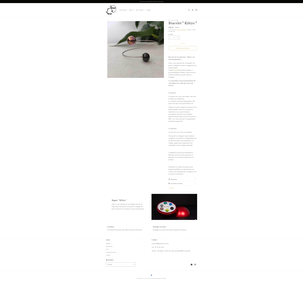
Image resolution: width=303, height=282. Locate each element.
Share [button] (172, 188)
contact (108, 255)
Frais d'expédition (181, 29)
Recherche (109, 246)
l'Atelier (108, 243)
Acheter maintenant (183, 48)
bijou (175, 70)
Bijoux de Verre (143, 278)
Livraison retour (111, 252)
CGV (107, 249)
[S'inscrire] (134, 264)
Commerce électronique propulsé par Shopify (156, 278)
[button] (131, 10)
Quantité (170, 34)
